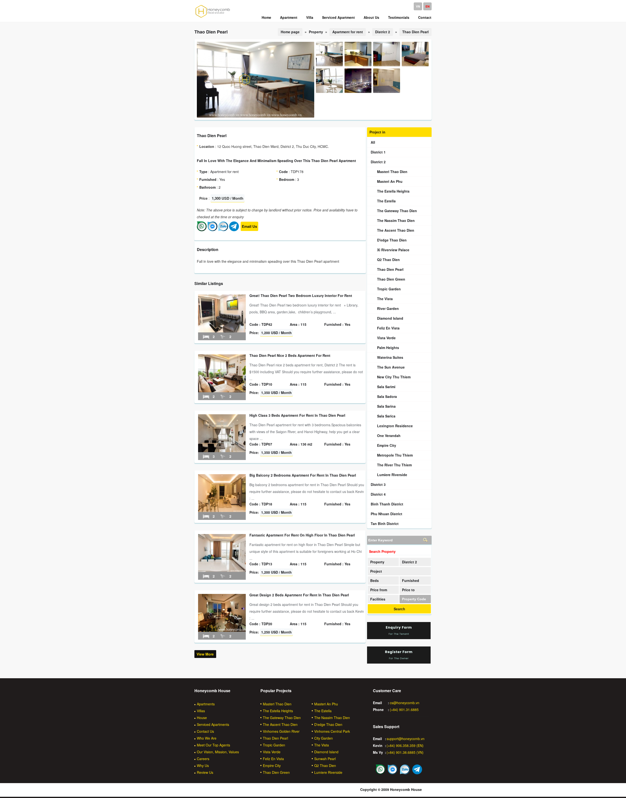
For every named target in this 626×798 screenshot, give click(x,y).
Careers (203, 758)
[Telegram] (234, 229)
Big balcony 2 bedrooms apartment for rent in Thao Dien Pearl (302, 475)
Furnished (410, 580)
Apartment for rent (347, 31)
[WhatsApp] (202, 229)
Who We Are (206, 738)
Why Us (203, 765)
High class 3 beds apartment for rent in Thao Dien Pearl (297, 415)
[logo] (212, 17)
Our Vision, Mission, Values (218, 751)
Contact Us (205, 731)
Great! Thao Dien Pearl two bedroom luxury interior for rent (300, 295)
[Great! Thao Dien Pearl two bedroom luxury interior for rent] (222, 330)
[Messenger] (212, 229)
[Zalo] (223, 229)
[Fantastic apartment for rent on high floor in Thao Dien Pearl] (222, 570)
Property (377, 561)
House (202, 717)
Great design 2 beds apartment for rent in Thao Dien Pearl (299, 594)
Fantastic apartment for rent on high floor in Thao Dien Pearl (302, 535)
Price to (408, 589)
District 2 (382, 31)
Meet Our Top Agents (213, 745)
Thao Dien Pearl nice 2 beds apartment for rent (289, 355)
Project (376, 571)
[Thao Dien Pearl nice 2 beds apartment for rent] (222, 390)
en (427, 6)
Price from (378, 589)
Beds (374, 580)
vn (418, 6)
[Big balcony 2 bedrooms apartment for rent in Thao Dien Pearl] (222, 510)
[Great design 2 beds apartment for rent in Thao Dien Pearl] (222, 630)
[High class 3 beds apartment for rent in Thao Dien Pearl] (222, 450)
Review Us (205, 772)
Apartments (206, 703)
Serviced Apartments (213, 724)
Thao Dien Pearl (415, 31)
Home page (290, 31)
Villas (201, 710)
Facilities (377, 599)
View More (205, 654)
